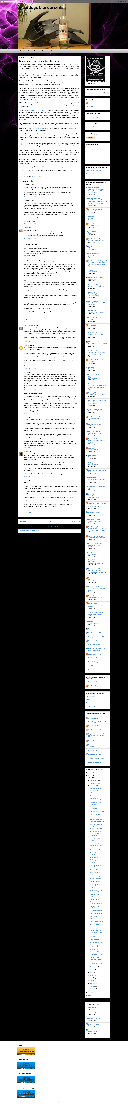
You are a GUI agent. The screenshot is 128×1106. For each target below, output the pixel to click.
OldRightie (92, 292)
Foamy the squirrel (94, 754)
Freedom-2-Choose (94, 519)
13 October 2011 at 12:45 (31, 368)
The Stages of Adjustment (95, 418)
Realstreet (91, 384)
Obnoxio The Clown (95, 342)
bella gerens (92, 463)
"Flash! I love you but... (97, 843)
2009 (90, 995)
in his (35, 110)
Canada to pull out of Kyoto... (96, 563)
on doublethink (38, 103)
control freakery (54, 103)
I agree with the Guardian (95, 211)
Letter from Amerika (95, 641)
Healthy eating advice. (97, 878)
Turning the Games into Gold (96, 537)
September (94, 967)
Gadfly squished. (95, 860)
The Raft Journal (94, 417)
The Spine (91, 270)
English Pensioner (29, 325)
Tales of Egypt (92, 271)
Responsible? (94, 870)
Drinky (88, 703)
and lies (44, 103)
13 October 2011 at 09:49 (31, 341)
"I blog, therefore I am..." (96, 612)
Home (22, 51)
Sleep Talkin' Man (94, 726)
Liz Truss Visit (92, 378)
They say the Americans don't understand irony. (96, 930)
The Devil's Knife (94, 325)
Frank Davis (92, 246)
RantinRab (92, 596)
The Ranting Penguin (95, 527)
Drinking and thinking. (96, 828)
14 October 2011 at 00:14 (31, 447)
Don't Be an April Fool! (94, 506)
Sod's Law (91, 472)
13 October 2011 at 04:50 (31, 197)
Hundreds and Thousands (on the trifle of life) (97, 569)
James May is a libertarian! (96, 581)
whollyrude (92, 1007)
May (91, 978)
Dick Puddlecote (94, 301)
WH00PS (91, 494)
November (93, 783)
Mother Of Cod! (92, 457)
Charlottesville (92, 361)
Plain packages (92, 554)
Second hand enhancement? (95, 799)
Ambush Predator (94, 198)
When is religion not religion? (96, 825)
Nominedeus (92, 670)
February (93, 986)
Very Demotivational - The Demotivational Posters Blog (97, 735)
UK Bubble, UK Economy (96, 536)
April (91, 980)
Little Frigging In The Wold (97, 722)
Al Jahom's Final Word (96, 277)
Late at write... (94, 899)
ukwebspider (92, 1013)
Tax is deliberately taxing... (96, 514)
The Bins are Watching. (94, 807)
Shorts (53, 51)
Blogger (81, 1102)
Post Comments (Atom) (53, 526)
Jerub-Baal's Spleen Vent (96, 360)
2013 (90, 772)
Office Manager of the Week (96, 597)
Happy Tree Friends (95, 762)
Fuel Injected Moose (95, 209)
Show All (107, 1036)
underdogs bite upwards (41, 7)
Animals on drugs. (95, 788)
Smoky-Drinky (90, 706)
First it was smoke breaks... (95, 935)
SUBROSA (91, 448)
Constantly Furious (95, 424)
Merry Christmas (93, 449)
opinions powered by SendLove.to (29, 530)
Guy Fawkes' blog (94, 187)
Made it (90, 488)
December (93, 780)
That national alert (93, 225)
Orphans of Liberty (94, 285)
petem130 (27, 345)
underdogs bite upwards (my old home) (96, 1030)
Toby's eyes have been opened (97, 312)
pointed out (30, 110)
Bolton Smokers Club (95, 318)
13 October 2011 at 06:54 (31, 224)
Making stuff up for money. (96, 853)
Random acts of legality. (95, 839)
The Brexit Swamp (93, 319)
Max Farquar (92, 332)
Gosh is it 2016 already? (95, 433)
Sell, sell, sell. (94, 919)
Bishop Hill (92, 310)
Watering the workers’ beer (96, 240)
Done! (92, 795)
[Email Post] (39, 176)
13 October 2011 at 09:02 (31, 238)
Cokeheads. (93, 817)
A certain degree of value (95, 327)
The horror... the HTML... (95, 907)
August (92, 970)
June (92, 975)
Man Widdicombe (94, 644)
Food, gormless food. (96, 921)
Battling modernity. (95, 814)
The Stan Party (93, 686)
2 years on (91, 255)
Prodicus (91, 629)
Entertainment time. (96, 913)
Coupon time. (94, 949)
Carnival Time (92, 218)
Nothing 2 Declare (94, 393)
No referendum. (95, 857)
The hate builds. (95, 952)
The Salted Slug (93, 658)
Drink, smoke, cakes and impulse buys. (96, 902)
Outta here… (92, 279)
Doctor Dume (92, 741)
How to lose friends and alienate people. (97, 820)
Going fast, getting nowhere (98, 470)
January (93, 989)
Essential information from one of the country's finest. (96, 175)
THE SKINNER (93, 231)
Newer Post (23, 521)
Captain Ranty (93, 662)
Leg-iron (26, 451)
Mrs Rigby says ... (94, 1024)
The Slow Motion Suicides (97, 730)
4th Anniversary (92, 248)
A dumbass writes (93, 464)
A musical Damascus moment (97, 572)
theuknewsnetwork (94, 603)
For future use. (94, 939)
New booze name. (95, 831)
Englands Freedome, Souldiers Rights (95, 544)
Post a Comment (27, 512)
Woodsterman (93, 718)
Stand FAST (92, 552)
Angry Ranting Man (95, 431)
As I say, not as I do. (96, 942)
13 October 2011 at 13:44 (31, 390)
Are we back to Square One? (96, 286)
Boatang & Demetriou (95, 682)
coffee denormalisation (42, 128)
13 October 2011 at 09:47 (31, 322)
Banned (91, 621)
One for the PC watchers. (94, 834)
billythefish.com (93, 750)
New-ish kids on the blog (95, 521)
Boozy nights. (94, 916)
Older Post (76, 521)
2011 (90, 778)
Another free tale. (95, 881)
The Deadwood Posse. (97, 811)
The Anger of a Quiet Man (97, 486)
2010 (90, 992)
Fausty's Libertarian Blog (97, 637)
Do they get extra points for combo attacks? (96, 885)
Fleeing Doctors (92, 369)
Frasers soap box (94, 1018)
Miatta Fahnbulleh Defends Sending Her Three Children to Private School (97, 190)
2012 (90, 775)
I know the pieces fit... (95, 512)
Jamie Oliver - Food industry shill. (96, 891)
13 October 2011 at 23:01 (31, 413)
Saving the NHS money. (95, 895)
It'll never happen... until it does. (96, 945)
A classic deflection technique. (96, 803)
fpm (69, 1102)
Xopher (26, 227)
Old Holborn (92, 477)
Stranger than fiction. (96, 963)
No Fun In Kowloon (93, 623)
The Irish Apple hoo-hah (95, 411)
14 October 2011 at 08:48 (31, 509)
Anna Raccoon (93, 367)
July (91, 972)
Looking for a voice (95, 654)
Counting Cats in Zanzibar (97, 400)
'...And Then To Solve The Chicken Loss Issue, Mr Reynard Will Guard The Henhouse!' (97, 201)
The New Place (33, 51)
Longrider (91, 216)
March (92, 983)
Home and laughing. (96, 850)
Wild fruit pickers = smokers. (95, 925)
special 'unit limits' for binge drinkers (39, 75)
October (93, 786)
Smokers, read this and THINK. (96, 170)
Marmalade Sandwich (95, 439)
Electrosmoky (90, 696)
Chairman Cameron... (96, 910)
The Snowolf (92, 351)
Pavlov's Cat (92, 455)
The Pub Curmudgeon (95, 239)
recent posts (41, 110)
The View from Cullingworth (97, 261)
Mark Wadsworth (94, 253)
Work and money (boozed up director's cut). (95, 874)
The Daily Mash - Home (96, 758)
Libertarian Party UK (95, 587)
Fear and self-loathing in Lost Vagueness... (96, 649)
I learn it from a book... (97, 954)
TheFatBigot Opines (95, 409)
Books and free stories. (93, 127)
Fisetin (90, 233)
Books (44, 51)
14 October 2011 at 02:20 (31, 476)
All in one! (93, 862)
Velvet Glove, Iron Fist (95, 224)
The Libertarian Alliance (96, 633)
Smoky (88, 699)
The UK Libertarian (94, 666)
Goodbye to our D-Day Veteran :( (97, 394)
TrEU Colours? (92, 426)
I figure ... (91, 546)
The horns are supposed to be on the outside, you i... (96, 959)
